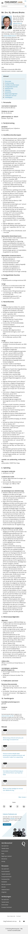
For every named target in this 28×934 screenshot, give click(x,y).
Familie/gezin (8, 97)
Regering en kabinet (6, 856)
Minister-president (6, 884)
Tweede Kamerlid (5, 874)
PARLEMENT (13, 2)
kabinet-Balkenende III (10, 36)
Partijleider (4, 881)
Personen (4, 866)
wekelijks (12, 818)
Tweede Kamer (5, 848)
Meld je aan (7, 824)
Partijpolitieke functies (11, 87)
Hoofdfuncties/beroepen (12, 85)
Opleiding (7, 90)
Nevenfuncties (9, 88)
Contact (18, 916)
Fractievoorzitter (5, 879)
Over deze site (11, 916)
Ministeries (4, 858)
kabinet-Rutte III (17, 23)
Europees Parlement (6, 907)
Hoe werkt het (4, 846)
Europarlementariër (6, 876)
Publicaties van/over (11, 95)
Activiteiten (8, 92)
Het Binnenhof (6, 843)
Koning (3, 861)
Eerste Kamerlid (5, 871)
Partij (2, 853)
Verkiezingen (6, 896)
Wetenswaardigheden (11, 94)
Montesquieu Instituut (18, 3)
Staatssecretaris (5, 889)
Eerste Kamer (4, 851)
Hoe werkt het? (5, 869)
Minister (3, 887)
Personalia (8, 81)
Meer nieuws (22, 797)
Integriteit (3, 892)
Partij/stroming (9, 83)
